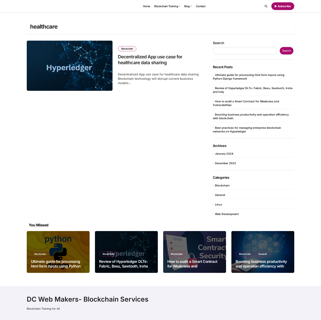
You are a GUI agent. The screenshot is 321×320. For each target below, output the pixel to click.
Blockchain (127, 48)
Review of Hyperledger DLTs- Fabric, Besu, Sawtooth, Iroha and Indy (123, 266)
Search (218, 43)
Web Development (227, 214)
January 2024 (224, 153)
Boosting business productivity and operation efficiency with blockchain (261, 266)
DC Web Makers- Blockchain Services (87, 299)
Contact (200, 6)
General (220, 195)
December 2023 (225, 163)
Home (146, 6)
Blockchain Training (166, 6)
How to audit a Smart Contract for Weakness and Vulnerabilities (192, 266)
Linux (218, 204)
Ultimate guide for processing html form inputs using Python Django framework (55, 266)
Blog (187, 6)
